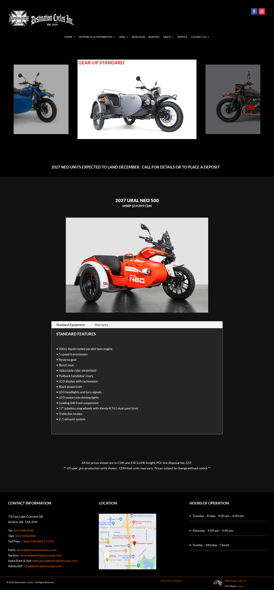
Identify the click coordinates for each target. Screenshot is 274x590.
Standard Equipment (70, 325)
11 (143, 304)
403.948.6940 (23, 530)
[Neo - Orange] (137, 311)
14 (151, 304)
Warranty (101, 325)
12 (146, 304)
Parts (167, 37)
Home (68, 37)
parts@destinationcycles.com (36, 550)
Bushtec (154, 37)
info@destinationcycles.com (43, 566)
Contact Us (198, 37)
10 (141, 304)
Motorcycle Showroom (95, 37)
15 (154, 304)
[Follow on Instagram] (262, 11)
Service (182, 37)
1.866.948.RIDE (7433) (37, 541)
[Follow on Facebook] (254, 11)
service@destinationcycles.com (41, 555)
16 (157, 304)
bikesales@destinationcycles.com (55, 561)
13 (149, 304)
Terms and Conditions (171, 580)
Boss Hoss (138, 37)
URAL (122, 37)
